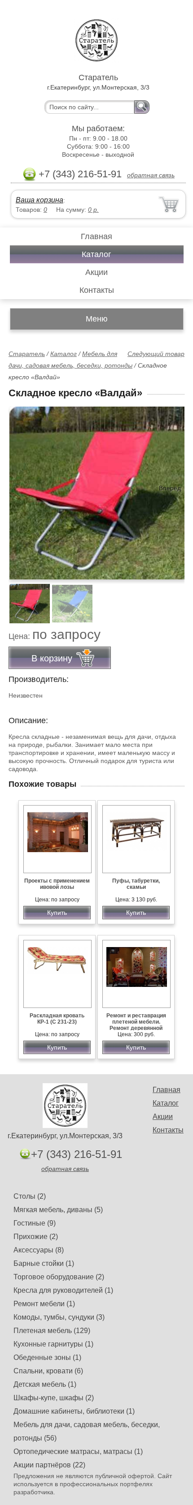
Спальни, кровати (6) (48, 1371)
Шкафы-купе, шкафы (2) (53, 1398)
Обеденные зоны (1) (47, 1357)
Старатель (27, 353)
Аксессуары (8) (38, 1250)
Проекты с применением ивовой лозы (57, 884)
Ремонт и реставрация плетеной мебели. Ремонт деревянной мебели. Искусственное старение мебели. (136, 1028)
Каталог (96, 254)
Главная (96, 236)
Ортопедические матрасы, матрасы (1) (78, 1451)
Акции (96, 272)
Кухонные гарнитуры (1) (53, 1344)
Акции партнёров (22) (49, 1465)
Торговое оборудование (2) (58, 1277)
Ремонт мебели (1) (44, 1304)
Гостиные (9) (34, 1223)
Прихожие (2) (35, 1236)
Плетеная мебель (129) (51, 1330)
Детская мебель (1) (44, 1384)
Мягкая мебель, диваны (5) (58, 1209)
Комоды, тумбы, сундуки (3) (59, 1317)
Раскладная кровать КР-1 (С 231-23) (57, 1018)
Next (174, 598)
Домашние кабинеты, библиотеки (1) (74, 1411)
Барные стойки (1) (43, 1263)
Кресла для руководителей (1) (63, 1290)
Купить (57, 912)
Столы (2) (29, 1196)
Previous (25, 598)
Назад (23, 488)
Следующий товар (155, 353)
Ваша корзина (39, 200)
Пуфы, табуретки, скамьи (136, 884)
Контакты (96, 290)
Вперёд (170, 488)
